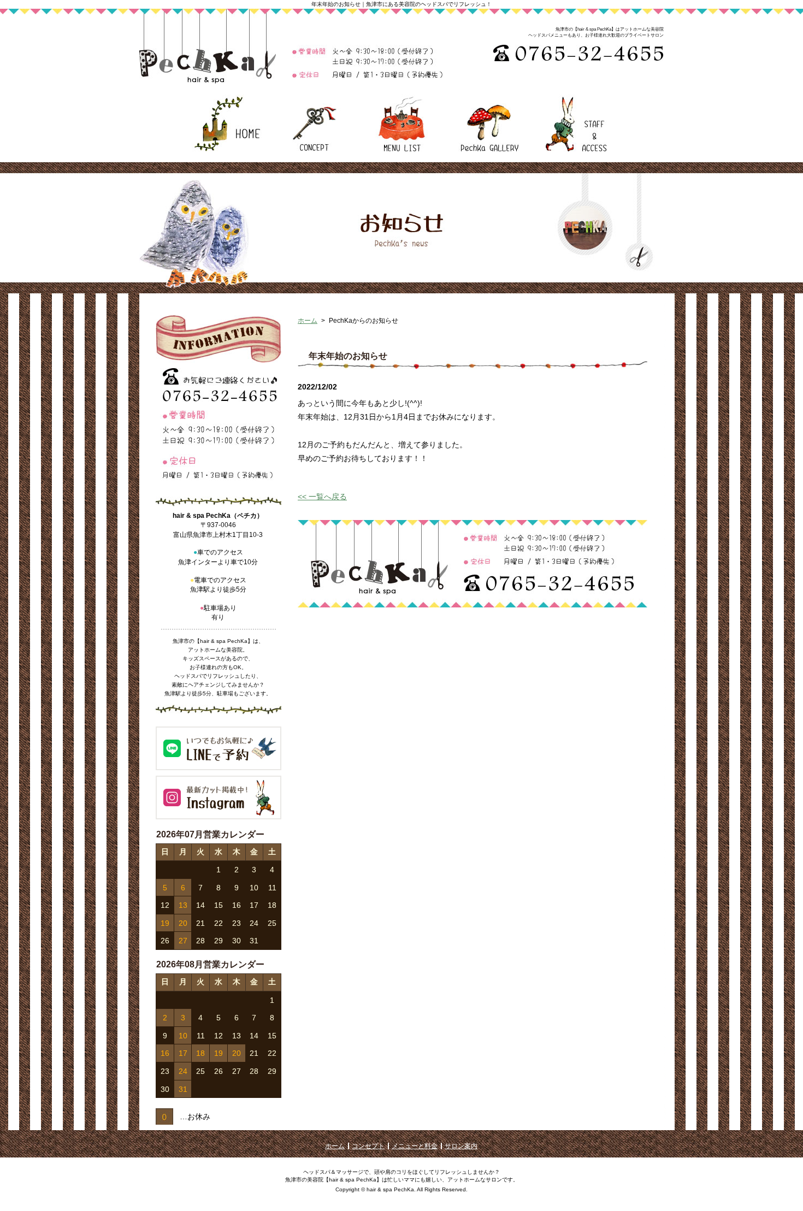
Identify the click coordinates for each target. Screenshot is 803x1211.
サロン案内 (461, 1146)
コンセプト (368, 1146)
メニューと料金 (415, 1146)
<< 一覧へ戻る (322, 496)
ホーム (307, 320)
